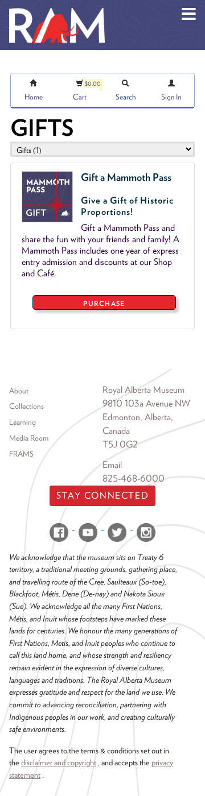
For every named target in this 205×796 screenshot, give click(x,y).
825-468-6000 (133, 478)
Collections (26, 406)
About (18, 390)
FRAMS (21, 453)
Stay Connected (102, 495)
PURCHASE (104, 303)
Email (112, 464)
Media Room (28, 437)
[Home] (57, 8)
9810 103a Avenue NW (146, 403)
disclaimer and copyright (58, 762)
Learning (22, 421)
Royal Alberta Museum (143, 389)
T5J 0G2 (120, 444)
